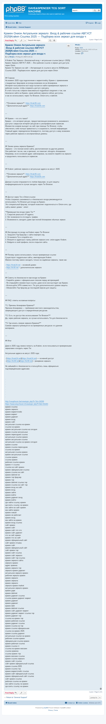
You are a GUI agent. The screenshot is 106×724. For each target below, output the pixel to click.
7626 (81, 48)
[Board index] (16, 9)
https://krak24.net (13, 265)
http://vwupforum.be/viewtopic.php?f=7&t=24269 (24, 401)
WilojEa (77, 45)
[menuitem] (18, 23)
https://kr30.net (12, 267)
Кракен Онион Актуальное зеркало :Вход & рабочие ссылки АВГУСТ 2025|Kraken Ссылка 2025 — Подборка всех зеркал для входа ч (48, 35)
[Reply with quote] (68, 45)
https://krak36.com (33, 103)
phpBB (45, 708)
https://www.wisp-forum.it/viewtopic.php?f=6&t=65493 (26, 404)
